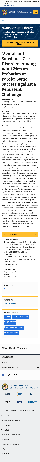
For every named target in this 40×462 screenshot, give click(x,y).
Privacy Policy (5, 430)
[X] (10, 375)
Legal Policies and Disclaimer (10, 435)
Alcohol (7, 316)
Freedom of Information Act (10, 444)
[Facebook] (4, 375)
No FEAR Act (5, 439)
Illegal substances (11, 332)
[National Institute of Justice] (32, 395)
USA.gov (4, 449)
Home (3, 20)
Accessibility (5, 416)
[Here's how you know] (20, 3)
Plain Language (6, 425)
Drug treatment (10, 322)
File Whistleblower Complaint (10, 421)
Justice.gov (5, 453)
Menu (35, 12)
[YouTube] (16, 375)
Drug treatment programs (13, 327)
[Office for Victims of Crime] (20, 403)
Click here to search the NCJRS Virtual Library (20, 43)
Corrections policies (20, 316)
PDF (7, 289)
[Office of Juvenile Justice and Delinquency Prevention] (7, 403)
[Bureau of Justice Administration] (7, 395)
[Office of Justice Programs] (4, 12)
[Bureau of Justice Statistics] (20, 396)
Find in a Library (9, 303)
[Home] (20, 12)
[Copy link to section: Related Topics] (17, 313)
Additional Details (10, 234)
